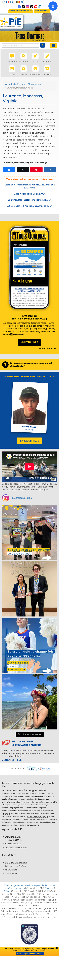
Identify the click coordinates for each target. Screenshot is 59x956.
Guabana (49, 888)
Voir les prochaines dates (30, 954)
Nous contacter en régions (16, 847)
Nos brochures (11, 870)
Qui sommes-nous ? (13, 837)
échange (6, 813)
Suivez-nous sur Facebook (16, 862)
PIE (33, 790)
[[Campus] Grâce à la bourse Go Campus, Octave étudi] (29, 588)
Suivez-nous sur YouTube (15, 866)
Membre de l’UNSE (13, 844)
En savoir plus (13, 760)
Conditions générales (13, 885)
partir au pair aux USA (47, 802)
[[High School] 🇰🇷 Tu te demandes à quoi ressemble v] (29, 532)
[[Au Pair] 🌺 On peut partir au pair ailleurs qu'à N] (29, 701)
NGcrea (7, 891)
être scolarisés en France (37, 816)
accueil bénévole (18, 811)
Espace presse (11, 873)
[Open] (53, 6)
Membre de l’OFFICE (13, 840)
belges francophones (20, 796)
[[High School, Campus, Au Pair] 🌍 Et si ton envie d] (29, 645)
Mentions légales (33, 885)
